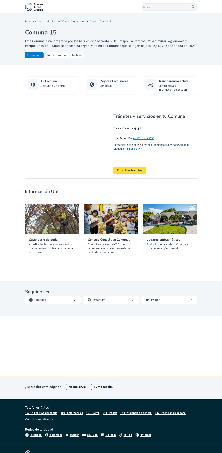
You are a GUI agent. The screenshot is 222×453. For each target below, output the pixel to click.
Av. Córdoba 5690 (143, 138)
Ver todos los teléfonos (39, 419)
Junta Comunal (57, 55)
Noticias (77, 55)
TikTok (128, 435)
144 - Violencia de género (136, 413)
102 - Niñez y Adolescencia (41, 413)
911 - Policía (110, 413)
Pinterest (145, 435)
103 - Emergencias (72, 413)
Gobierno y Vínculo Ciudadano (65, 21)
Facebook (36, 435)
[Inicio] (34, 7)
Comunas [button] (33, 55)
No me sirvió (77, 387)
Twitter (74, 435)
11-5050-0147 (133, 148)
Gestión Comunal (100, 21)
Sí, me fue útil (103, 387)
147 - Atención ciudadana (170, 413)
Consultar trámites (130, 170)
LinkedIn (110, 435)
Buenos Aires (33, 21)
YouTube (92, 435)
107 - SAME (92, 413)
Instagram (55, 435)
